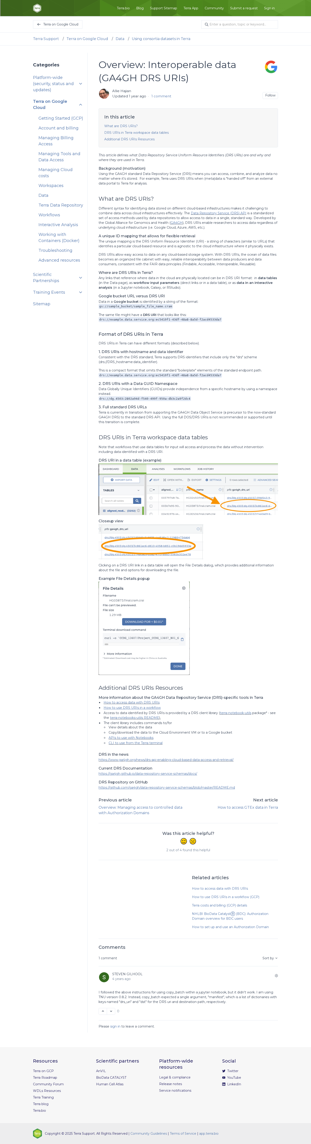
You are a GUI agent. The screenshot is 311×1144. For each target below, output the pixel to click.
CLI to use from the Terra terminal (136, 743)
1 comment (161, 96)
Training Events (49, 292)
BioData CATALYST (111, 1078)
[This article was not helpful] (193, 841)
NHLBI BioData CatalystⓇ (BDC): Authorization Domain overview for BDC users (230, 916)
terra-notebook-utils (235, 713)
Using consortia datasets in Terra (161, 39)
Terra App (191, 8)
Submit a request (244, 8)
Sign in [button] (269, 8)
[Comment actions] (276, 976)
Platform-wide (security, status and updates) (53, 83)
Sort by (269, 958)
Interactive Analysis (58, 224)
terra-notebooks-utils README (134, 718)
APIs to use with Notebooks (131, 738)
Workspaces (51, 185)
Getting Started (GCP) (60, 118)
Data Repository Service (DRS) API (218, 213)
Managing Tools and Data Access (59, 156)
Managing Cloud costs (55, 172)
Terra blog (40, 1104)
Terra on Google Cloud (87, 39)
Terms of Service (183, 1133)
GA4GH (177, 223)
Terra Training (43, 1097)
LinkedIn (233, 1084)
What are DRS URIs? (121, 126)
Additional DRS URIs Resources (129, 139)
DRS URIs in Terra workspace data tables (136, 133)
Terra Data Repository (60, 205)
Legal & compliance (175, 1077)
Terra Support (46, 39)
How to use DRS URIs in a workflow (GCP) (225, 897)
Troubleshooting (55, 250)
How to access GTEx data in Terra (248, 807)
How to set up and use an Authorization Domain (230, 927)
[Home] (37, 8)
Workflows (49, 214)
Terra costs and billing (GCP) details (219, 905)
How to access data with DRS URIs (132, 702)
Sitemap (41, 303)
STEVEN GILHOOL (127, 974)
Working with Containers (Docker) (58, 237)
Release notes (170, 1084)
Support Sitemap (163, 8)
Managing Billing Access (56, 140)
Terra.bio (123, 8)
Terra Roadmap (45, 1078)
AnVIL (101, 1071)
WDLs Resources (47, 1091)
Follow (270, 95)
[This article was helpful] (184, 841)
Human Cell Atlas (109, 1084)
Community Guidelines (148, 1133)
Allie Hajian (121, 91)
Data (120, 39)
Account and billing (58, 128)
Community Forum (48, 1084)
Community (214, 8)
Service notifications (175, 1090)
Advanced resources (59, 260)
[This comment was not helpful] (111, 1011)
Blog (140, 8)
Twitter (232, 1071)
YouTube (233, 1078)
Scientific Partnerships (46, 277)
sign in (115, 1026)
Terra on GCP (43, 1071)
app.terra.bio (209, 1133)
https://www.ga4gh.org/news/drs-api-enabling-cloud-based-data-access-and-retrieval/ (166, 760)
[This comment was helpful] (103, 1011)
